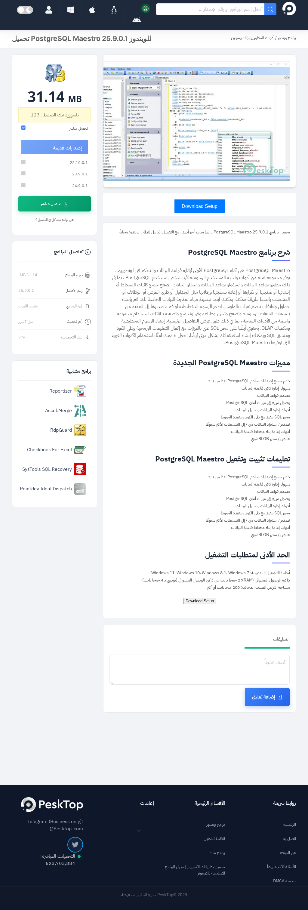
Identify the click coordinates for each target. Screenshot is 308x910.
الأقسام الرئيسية (210, 803)
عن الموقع (288, 853)
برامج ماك (217, 853)
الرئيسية (289, 824)
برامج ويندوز (286, 38)
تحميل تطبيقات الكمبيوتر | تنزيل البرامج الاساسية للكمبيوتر (195, 870)
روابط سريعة (284, 803)
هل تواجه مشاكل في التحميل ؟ (54, 219)
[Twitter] (75, 845)
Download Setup (199, 206)
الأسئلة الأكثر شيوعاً (281, 867)
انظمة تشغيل (214, 838)
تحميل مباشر (51, 204)
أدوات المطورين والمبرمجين (252, 38)
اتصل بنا (289, 838)
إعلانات (147, 803)
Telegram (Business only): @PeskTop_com (55, 825)
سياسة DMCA (284, 881)
